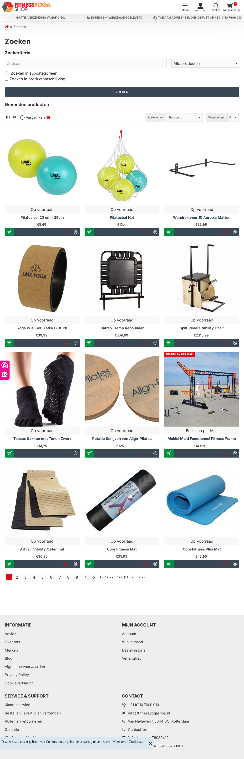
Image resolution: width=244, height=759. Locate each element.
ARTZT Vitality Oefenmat (42, 549)
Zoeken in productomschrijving (37, 78)
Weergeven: (216, 117)
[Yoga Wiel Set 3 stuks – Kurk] (42, 278)
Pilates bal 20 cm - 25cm (42, 217)
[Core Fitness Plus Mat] (201, 499)
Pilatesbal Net (122, 217)
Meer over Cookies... (128, 742)
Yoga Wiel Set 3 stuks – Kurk (42, 328)
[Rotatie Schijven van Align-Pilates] (122, 389)
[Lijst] (14, 118)
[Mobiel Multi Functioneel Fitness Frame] (201, 389)
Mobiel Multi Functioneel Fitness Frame (202, 438)
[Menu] (185, 7)
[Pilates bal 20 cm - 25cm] (42, 167)
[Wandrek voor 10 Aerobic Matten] (201, 167)
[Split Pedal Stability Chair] (201, 278)
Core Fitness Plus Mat (202, 549)
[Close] (150, 743)
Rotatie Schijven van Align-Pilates (122, 438)
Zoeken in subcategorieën (33, 73)
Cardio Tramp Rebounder (122, 328)
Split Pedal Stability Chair (202, 328)
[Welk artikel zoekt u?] (216, 7)
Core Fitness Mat (122, 549)
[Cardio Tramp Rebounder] (122, 278)
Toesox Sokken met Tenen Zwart (42, 438)
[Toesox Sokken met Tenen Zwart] (42, 389)
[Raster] (8, 118)
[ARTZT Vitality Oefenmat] (42, 499)
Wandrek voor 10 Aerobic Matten (201, 217)
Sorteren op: (155, 117)
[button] (9, 232)
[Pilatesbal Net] (122, 167)
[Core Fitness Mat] (122, 499)
